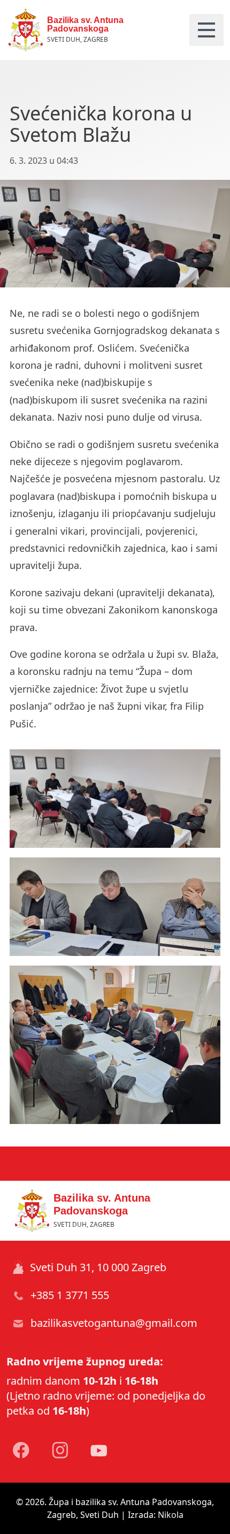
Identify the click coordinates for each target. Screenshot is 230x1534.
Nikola (170, 1515)
